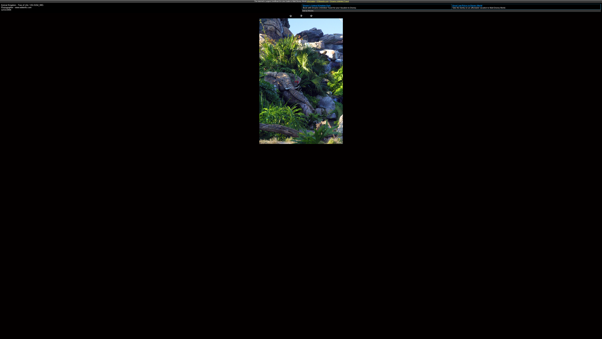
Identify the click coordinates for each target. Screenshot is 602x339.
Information (311, 1)
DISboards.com (323, 1)
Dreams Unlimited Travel (339, 1)
